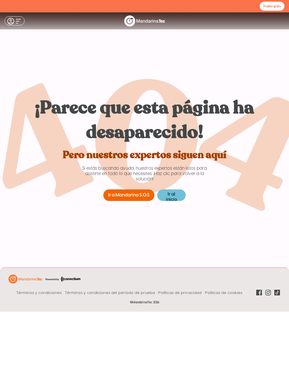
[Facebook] (259, 292)
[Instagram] (268, 292)
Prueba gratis (272, 6)
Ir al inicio (171, 196)
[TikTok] (277, 292)
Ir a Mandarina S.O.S (129, 195)
